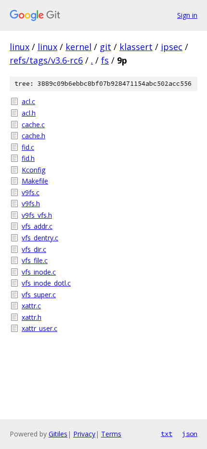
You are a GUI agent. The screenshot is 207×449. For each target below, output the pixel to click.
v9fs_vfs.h (37, 215)
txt (166, 433)
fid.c (28, 147)
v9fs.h (31, 203)
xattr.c (31, 305)
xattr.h (31, 317)
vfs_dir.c (34, 249)
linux (19, 47)
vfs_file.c (35, 260)
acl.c (28, 101)
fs (105, 60)
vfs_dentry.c (40, 237)
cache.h (33, 135)
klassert (136, 47)
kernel (78, 47)
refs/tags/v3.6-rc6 (46, 60)
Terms (111, 433)
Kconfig (33, 169)
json (189, 433)
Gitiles (58, 433)
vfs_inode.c (39, 272)
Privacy (84, 433)
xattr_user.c (39, 328)
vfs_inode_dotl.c (46, 283)
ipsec (171, 47)
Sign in (187, 15)
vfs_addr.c (37, 226)
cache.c (33, 124)
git (105, 47)
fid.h (28, 158)
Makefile (35, 180)
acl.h (29, 113)
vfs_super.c (39, 294)
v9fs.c (30, 192)
